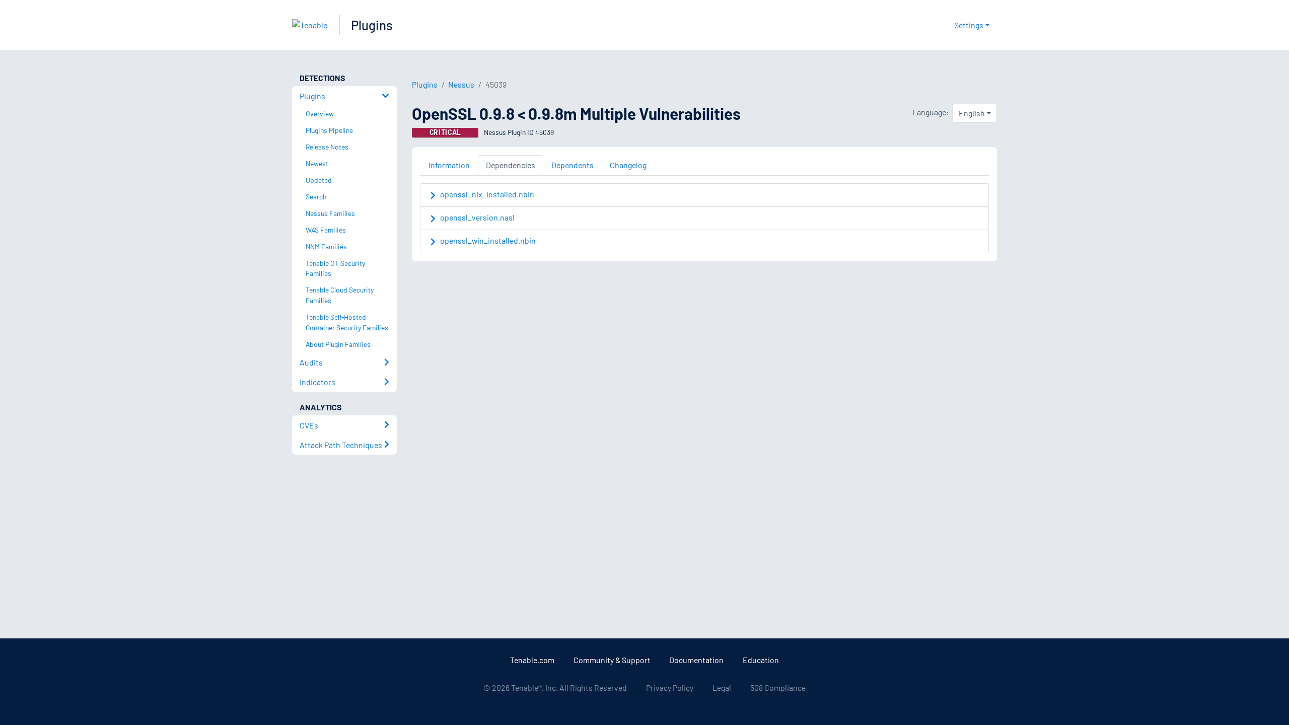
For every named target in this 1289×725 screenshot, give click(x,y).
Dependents (572, 165)
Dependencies (510, 165)
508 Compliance (778, 687)
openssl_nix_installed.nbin (487, 194)
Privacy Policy (669, 687)
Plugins (372, 25)
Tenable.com (532, 660)
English (972, 113)
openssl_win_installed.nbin (488, 240)
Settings (968, 25)
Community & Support (612, 660)
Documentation (696, 660)
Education (761, 660)
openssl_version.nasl (477, 217)
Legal (721, 687)
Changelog (628, 165)
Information (449, 165)
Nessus (461, 84)
